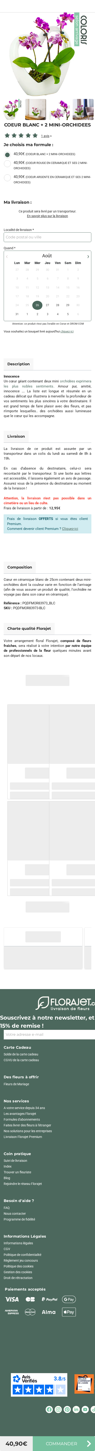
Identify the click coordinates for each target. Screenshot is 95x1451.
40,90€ (44, 154)
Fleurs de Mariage (16, 1084)
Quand (8, 248)
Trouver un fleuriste (17, 1172)
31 (17, 314)
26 (37, 305)
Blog (7, 1178)
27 (47, 305)
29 (67, 305)
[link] (47, 53)
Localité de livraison (18, 230)
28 (57, 305)
